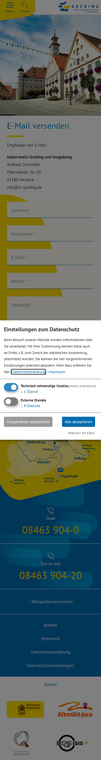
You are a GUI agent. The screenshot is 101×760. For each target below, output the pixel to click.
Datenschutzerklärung (28, 371)
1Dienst (29, 391)
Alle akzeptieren (78, 421)
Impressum (56, 371)
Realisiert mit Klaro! (81, 433)
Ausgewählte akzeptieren (28, 421)
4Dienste (30, 405)
